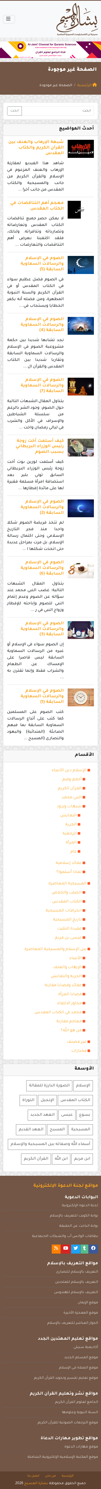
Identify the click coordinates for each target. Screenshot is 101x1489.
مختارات (79, 1051)
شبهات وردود (69, 806)
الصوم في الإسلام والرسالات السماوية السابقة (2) (42, 508)
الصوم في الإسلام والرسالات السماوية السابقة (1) (42, 697)
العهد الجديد (42, 1115)
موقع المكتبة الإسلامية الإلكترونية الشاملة (62, 1457)
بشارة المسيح (36, 1484)
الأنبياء (75, 958)
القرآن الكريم (70, 788)
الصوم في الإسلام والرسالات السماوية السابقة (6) (42, 568)
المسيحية (80, 1129)
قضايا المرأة (70, 994)
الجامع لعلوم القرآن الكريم (76, 1402)
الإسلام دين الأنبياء (69, 770)
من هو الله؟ (71, 1030)
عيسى (67, 1115)
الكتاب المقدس (67, 902)
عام (73, 852)
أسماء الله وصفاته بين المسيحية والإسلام (50, 1144)
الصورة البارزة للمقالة (49, 1086)
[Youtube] (66, 1249)
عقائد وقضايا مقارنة (63, 985)
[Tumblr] (84, 1249)
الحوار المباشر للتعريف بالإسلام (72, 1323)
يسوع (84, 1115)
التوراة (28, 1100)
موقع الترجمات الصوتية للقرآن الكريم (68, 1423)
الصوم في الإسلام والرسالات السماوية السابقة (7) (42, 386)
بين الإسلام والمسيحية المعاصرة (56, 949)
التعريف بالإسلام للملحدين (76, 1282)
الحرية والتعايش (66, 976)
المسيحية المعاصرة (68, 883)
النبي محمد (72, 797)
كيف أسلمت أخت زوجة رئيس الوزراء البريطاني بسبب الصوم (40, 447)
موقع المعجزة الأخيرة (80, 1313)
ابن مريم (82, 1159)
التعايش (68, 815)
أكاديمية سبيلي (86, 1347)
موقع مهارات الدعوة (81, 1447)
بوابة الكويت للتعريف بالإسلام (74, 1216)
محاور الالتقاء (69, 1003)
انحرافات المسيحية (64, 911)
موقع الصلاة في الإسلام (78, 1368)
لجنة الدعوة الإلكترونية (80, 1206)
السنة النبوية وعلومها (80, 1413)
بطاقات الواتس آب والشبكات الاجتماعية (65, 1236)
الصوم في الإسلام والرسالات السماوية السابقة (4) (42, 325)
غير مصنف (77, 1042)
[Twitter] (75, 1249)
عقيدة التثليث (69, 929)
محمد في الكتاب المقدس (58, 1012)
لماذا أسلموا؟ (69, 872)
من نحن (50, 1476)
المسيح (57, 1129)
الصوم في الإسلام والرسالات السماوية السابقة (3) (42, 629)
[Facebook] (93, 1249)
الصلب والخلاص (67, 893)
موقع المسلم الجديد (81, 1358)
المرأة (71, 843)
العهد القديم (31, 1129)
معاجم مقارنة (69, 1021)
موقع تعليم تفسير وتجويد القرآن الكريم (66, 1378)
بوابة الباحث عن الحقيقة (78, 1226)
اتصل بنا (33, 1476)
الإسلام (83, 1086)
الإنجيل (47, 1100)
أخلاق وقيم (72, 779)
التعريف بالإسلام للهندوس (76, 1293)
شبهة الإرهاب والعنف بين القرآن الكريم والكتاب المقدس (36, 148)
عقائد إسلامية (69, 863)
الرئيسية (68, 1476)
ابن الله (61, 1159)
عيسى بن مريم (68, 938)
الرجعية (70, 833)
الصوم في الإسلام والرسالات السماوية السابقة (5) (42, 264)
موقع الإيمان (88, 1303)
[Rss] (56, 1249)
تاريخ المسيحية (67, 920)
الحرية (71, 824)
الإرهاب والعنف (67, 967)
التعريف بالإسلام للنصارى (77, 1272)
